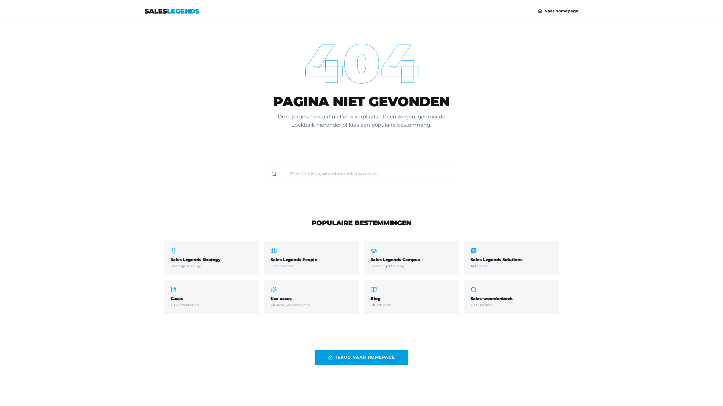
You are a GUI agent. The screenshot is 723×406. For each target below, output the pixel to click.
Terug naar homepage (365, 357)
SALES (172, 11)
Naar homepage (561, 11)
